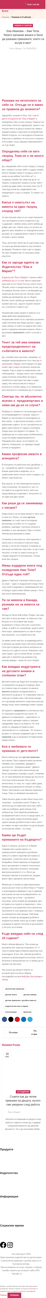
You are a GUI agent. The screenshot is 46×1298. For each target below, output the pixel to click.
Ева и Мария (14, 1112)
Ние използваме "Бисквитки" (12, 1219)
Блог (2, 1184)
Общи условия (6, 1203)
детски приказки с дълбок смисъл (20, 1000)
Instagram (4, 1237)
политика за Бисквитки (27, 1291)
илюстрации (11, 1012)
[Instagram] (10, 1245)
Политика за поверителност (11, 1208)
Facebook (4, 1232)
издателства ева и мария (16, 1006)
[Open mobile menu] (43, 4)
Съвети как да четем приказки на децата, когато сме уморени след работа (23, 1100)
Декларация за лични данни (12, 1213)
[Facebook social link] (23, 1110)
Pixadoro (26, 1274)
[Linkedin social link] (32, 1110)
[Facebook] (3, 1245)
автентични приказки (14, 989)
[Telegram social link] (35, 1110)
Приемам (14, 1295)
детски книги (11, 995)
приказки (27, 1012)
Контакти (3, 1190)
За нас (2, 1179)
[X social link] (26, 1110)
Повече (4, 1295)
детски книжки (30, 995)
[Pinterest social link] (29, 1110)
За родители (23, 1092)
